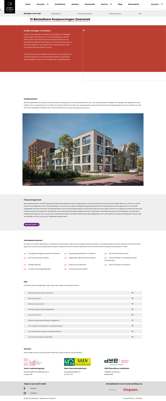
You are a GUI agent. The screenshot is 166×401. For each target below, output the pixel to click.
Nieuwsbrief (133, 4)
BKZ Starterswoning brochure (118, 253)
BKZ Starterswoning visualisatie (38, 258)
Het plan (40, 4)
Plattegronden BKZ (34, 265)
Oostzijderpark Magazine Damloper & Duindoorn (44, 253)
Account (155, 4)
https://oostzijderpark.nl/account (79, 108)
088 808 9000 (108, 374)
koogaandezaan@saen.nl (72, 372)
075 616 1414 (68, 374)
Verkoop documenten (85, 14)
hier (44, 216)
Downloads (90, 4)
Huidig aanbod (55, 14)
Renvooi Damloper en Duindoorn (119, 265)
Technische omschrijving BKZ (78, 269)
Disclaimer (138, 398)
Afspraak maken (30, 224)
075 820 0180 (28, 374)
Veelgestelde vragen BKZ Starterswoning (81, 258)
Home (28, 4)
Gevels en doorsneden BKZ (77, 265)
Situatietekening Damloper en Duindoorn (82, 253)
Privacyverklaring (128, 398)
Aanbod (75, 4)
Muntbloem (60, 4)
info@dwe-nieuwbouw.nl (112, 372)
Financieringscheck (115, 14)
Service (104, 4)
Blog (120, 4)
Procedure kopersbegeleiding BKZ (39, 269)
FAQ (140, 14)
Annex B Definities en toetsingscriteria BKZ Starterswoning (120, 259)
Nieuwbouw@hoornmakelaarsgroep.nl (36, 372)
